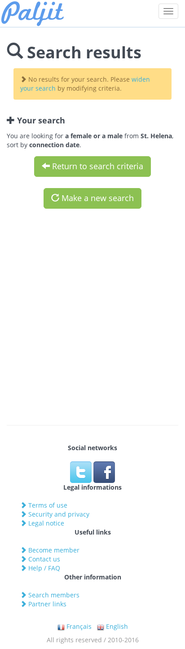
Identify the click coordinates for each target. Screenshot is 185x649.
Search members (52, 595)
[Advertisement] (92, 312)
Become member (52, 550)
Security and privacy (57, 514)
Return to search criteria (96, 166)
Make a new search (96, 198)
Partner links (46, 604)
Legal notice (45, 523)
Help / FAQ (43, 568)
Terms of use (46, 505)
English (116, 626)
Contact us (43, 559)
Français (78, 626)
